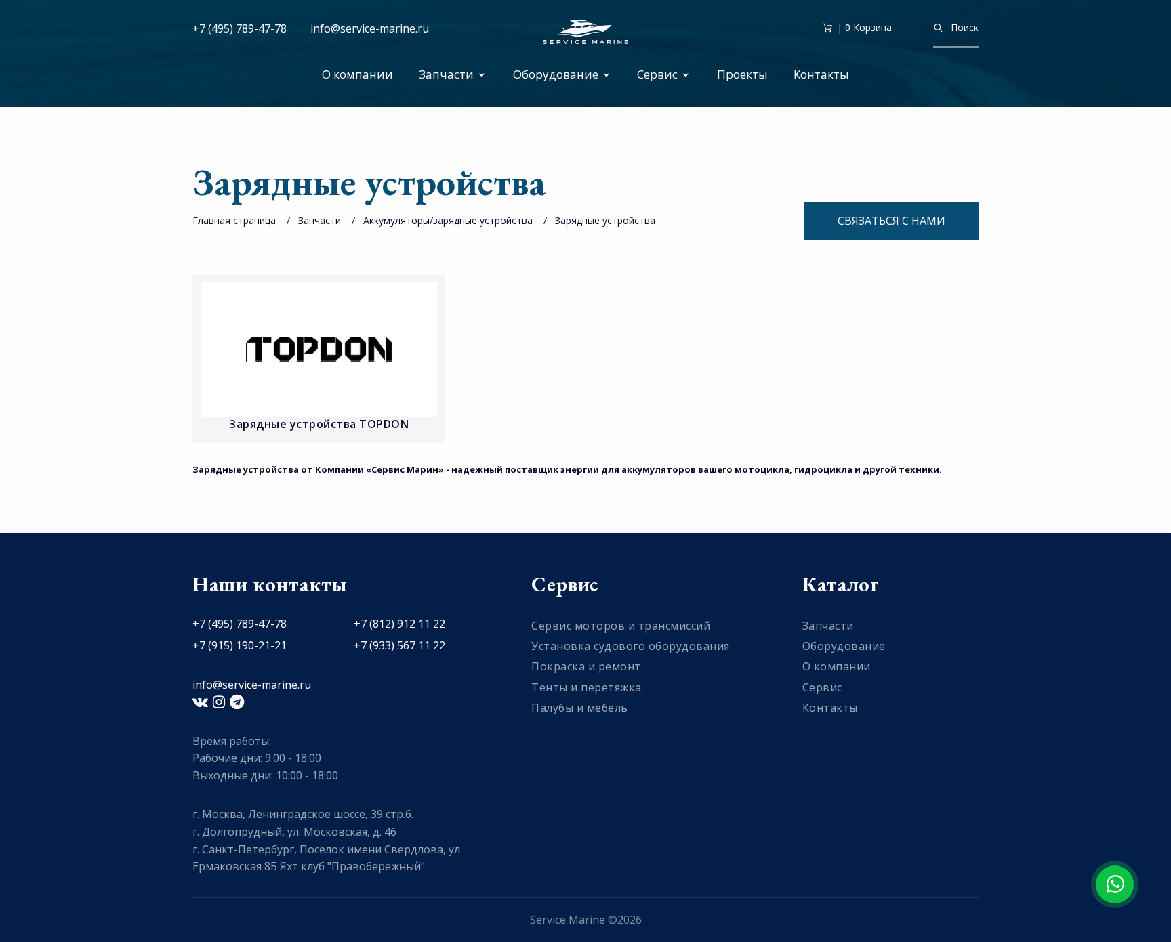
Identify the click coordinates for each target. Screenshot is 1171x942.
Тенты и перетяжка (586, 687)
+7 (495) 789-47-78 (239, 28)
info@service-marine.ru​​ (369, 28)
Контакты (821, 74)
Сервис (657, 74)
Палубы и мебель (579, 707)
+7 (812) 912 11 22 (399, 623)
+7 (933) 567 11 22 (399, 645)
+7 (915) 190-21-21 (239, 645)
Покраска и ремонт (586, 666)
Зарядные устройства (605, 220)
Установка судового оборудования (630, 646)
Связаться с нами (891, 220)
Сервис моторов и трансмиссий (620, 625)
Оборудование (555, 74)
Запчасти (446, 74)
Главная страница (234, 220)
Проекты (742, 74)
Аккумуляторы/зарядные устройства (448, 220)
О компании (357, 74)
